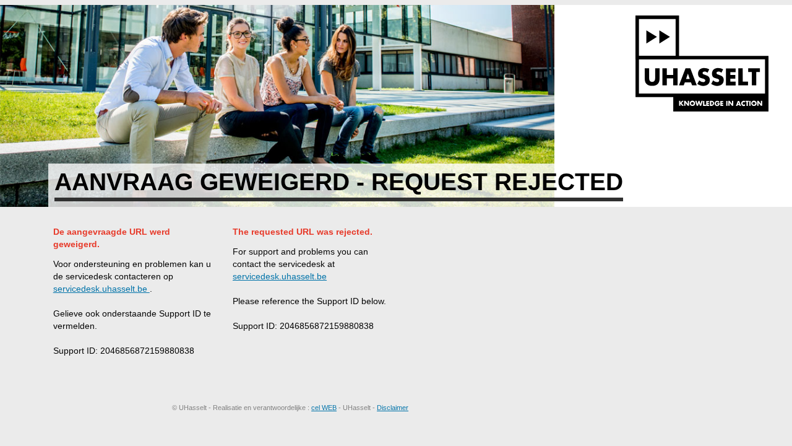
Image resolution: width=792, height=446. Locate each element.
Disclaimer (392, 407)
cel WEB (324, 407)
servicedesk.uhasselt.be (101, 289)
